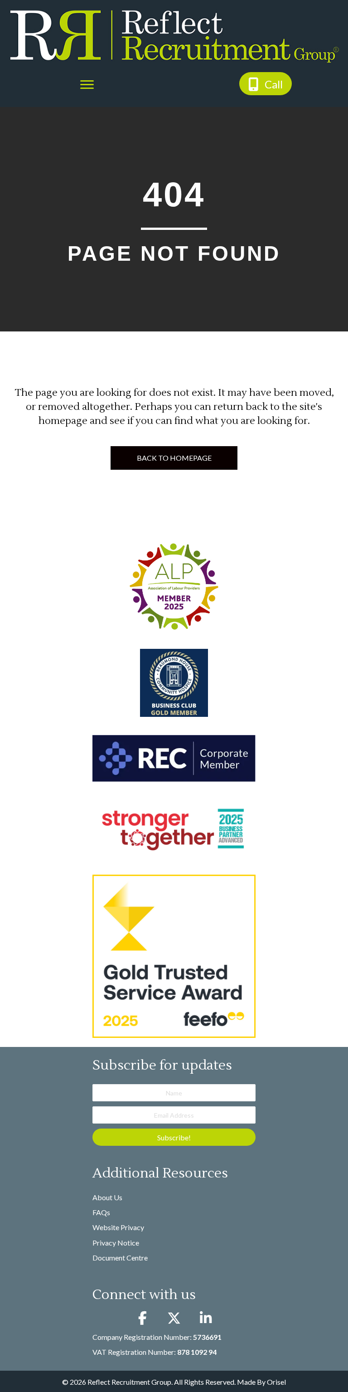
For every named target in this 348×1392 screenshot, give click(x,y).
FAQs (101, 1212)
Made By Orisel (261, 1381)
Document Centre (120, 1257)
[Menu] (87, 84)
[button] (265, 83)
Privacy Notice (115, 1242)
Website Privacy (118, 1227)
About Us (107, 1197)
